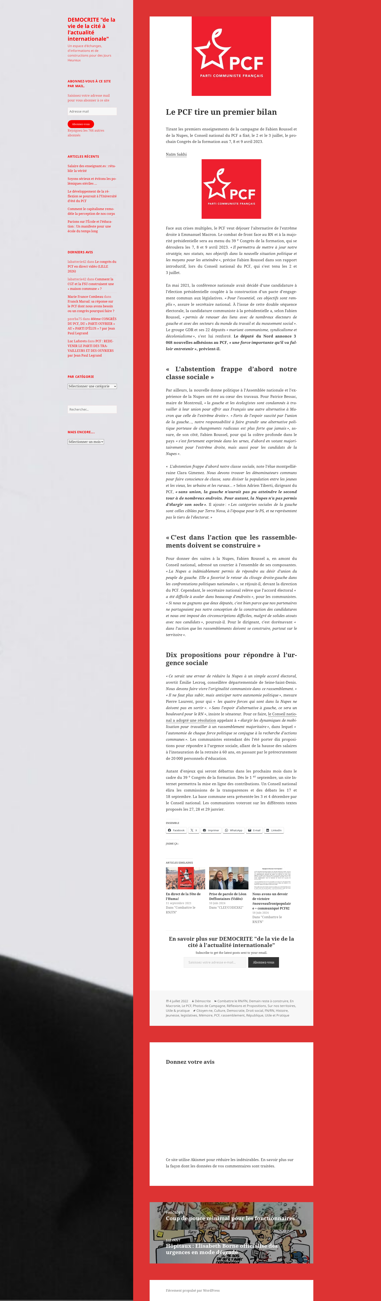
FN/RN (269, 1010)
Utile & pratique (178, 1010)
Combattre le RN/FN (232, 1001)
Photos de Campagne (209, 1006)
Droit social (254, 1010)
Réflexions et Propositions (246, 1006)
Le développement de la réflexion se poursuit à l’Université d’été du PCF (92, 196)
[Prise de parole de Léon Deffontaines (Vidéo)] (228, 878)
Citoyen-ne (204, 1010)
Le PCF (186, 1006)
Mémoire (206, 1015)
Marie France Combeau (85, 296)
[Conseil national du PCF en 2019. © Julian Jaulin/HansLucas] (231, 189)
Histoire (282, 1010)
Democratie (235, 1010)
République (254, 1015)
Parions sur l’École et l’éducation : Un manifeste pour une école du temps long (90, 226)
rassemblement (233, 1015)
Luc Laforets (77, 341)
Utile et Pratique (277, 1015)
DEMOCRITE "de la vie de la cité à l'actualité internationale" (91, 29)
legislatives (189, 1015)
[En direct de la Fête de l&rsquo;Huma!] (185, 878)
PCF (216, 1015)
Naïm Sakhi (176, 154)
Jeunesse (172, 1015)
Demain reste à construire (268, 1001)
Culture (219, 1010)
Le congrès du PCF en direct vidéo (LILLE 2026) (92, 266)
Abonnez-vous (81, 124)
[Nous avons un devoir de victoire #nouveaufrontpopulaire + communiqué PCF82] (272, 878)
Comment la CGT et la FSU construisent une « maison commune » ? (91, 284)
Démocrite (203, 1001)
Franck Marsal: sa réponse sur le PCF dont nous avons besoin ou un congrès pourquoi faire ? (91, 306)
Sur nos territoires (281, 1006)
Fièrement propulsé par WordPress (193, 1290)
